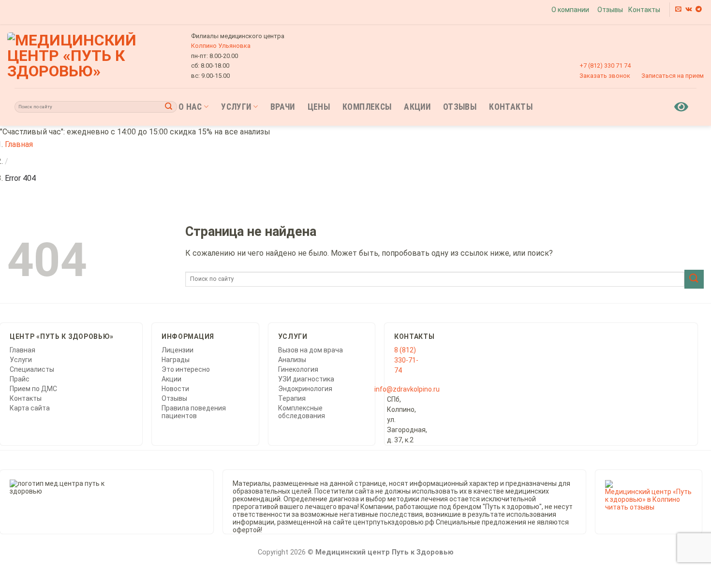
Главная (19, 144)
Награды (176, 360)
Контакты (644, 10)
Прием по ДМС (33, 389)
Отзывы (610, 10)
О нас (190, 107)
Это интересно (186, 369)
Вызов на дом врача (310, 350)
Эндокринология (305, 389)
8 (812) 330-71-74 (406, 360)
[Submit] (169, 106)
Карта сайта (30, 408)
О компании (570, 10)
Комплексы (366, 107)
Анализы (292, 360)
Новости (175, 389)
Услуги (236, 107)
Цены (319, 107)
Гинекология (298, 369)
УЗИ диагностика (306, 379)
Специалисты (32, 369)
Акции (417, 107)
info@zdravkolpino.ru (407, 389)
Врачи (282, 107)
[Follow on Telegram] (699, 9)
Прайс (20, 379)
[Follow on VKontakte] (688, 9)
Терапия (292, 398)
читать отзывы (629, 507)
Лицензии (177, 350)
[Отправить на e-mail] (678, 9)
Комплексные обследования (301, 412)
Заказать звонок (604, 75)
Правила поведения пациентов (194, 412)
